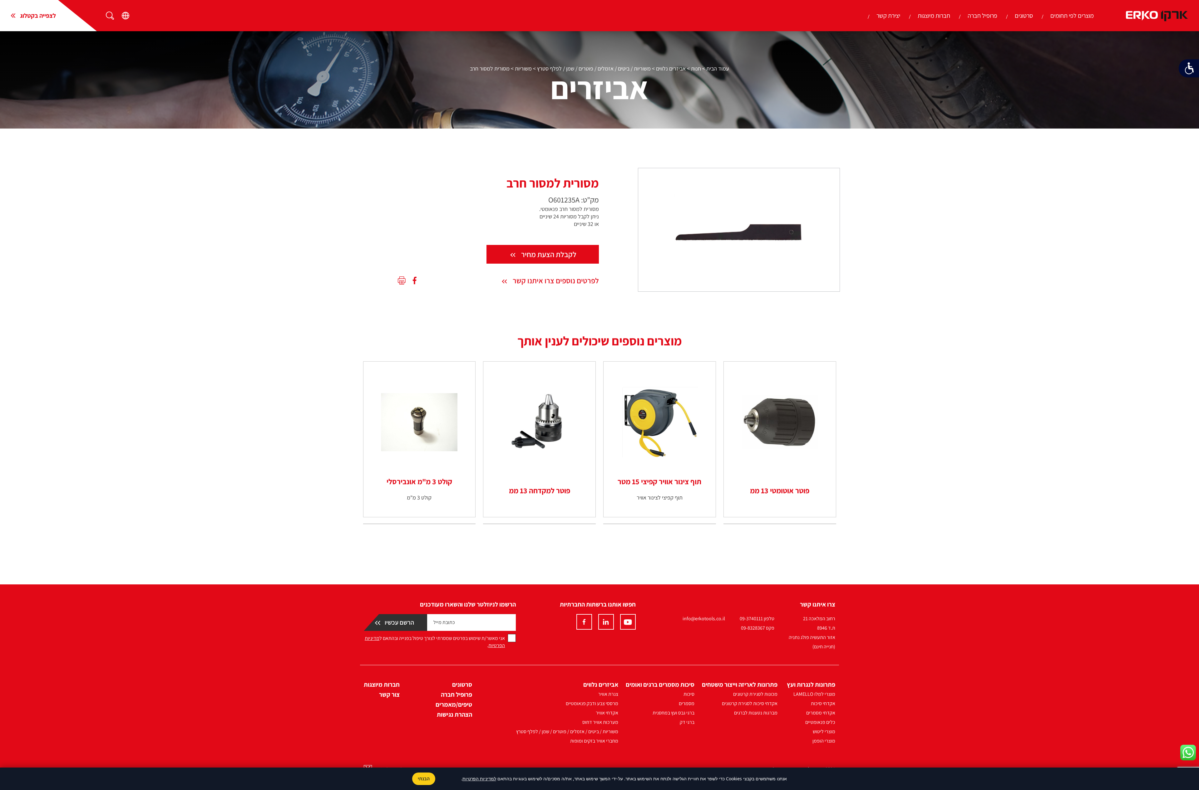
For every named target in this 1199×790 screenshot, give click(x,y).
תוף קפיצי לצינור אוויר (660, 497)
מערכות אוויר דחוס (600, 722)
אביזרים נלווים (671, 68)
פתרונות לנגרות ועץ (811, 684)
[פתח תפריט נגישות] (1189, 68)
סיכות (688, 694)
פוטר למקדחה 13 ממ (539, 490)
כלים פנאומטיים (820, 722)
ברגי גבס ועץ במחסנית (673, 713)
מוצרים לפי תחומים (1072, 16)
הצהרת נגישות (454, 714)
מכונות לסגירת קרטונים (755, 694)
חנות (696, 68)
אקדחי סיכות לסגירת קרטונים (749, 703)
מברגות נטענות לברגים (755, 713)
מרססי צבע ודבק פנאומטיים (592, 703)
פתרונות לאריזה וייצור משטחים (739, 684)
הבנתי (424, 778)
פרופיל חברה (982, 16)
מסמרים (686, 703)
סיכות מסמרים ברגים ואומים (660, 684)
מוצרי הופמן (823, 741)
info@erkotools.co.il (704, 618)
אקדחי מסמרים (820, 713)
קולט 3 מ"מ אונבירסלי (419, 481)
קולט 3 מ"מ (419, 497)
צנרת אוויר (608, 694)
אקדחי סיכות (823, 703)
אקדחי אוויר (607, 713)
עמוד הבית (717, 68)
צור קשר (389, 694)
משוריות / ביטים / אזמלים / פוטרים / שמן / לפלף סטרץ (594, 68)
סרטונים (1024, 16)
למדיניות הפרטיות (479, 779)
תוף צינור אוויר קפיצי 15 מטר (659, 481)
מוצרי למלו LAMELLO (814, 694)
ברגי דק (687, 722)
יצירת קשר (888, 16)
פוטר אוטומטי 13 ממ (779, 490)
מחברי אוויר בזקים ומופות (594, 741)
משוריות (523, 68)
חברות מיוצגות (934, 16)
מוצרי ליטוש (824, 731)
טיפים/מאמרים (454, 704)
